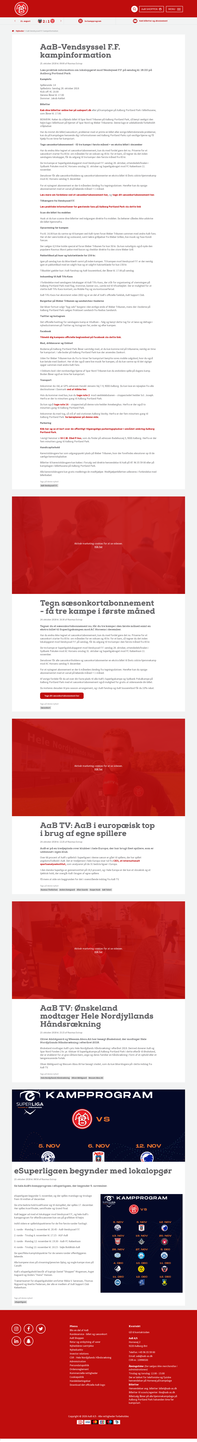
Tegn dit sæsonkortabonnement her (61, 695)
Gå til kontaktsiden (139, 1332)
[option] (38, 21)
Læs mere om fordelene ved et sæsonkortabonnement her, (74, 194)
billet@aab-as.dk (168, 1388)
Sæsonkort (45, 708)
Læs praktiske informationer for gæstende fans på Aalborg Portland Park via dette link (90, 206)
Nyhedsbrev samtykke (82, 1345)
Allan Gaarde (82, 890)
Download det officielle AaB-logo (87, 1384)
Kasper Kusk (95, 890)
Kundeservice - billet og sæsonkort (88, 1334)
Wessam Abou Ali (96, 1078)
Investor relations (79, 1353)
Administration (78, 1361)
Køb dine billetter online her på (65, 110)
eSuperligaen (20, 1302)
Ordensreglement (79, 1369)
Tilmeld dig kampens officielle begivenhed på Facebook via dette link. (81, 337)
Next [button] (14, 20)
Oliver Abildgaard (79, 1078)
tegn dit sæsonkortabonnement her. (133, 194)
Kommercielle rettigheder (84, 1373)
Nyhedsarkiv (76, 1349)
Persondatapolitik (79, 1365)
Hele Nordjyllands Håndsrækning (55, 1078)
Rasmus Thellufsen (49, 890)
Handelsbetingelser (80, 1381)
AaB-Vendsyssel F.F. (49, 485)
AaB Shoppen (77, 1338)
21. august (25, 21)
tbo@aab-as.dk (167, 1392)
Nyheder (20, 31)
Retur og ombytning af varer (85, 1342)
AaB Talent (106, 890)
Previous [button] (60, 20)
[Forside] (13, 31)
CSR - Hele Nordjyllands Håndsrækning (90, 1357)
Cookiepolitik (77, 1377)
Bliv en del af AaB (79, 1330)
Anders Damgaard (67, 890)
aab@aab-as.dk (144, 1356)
